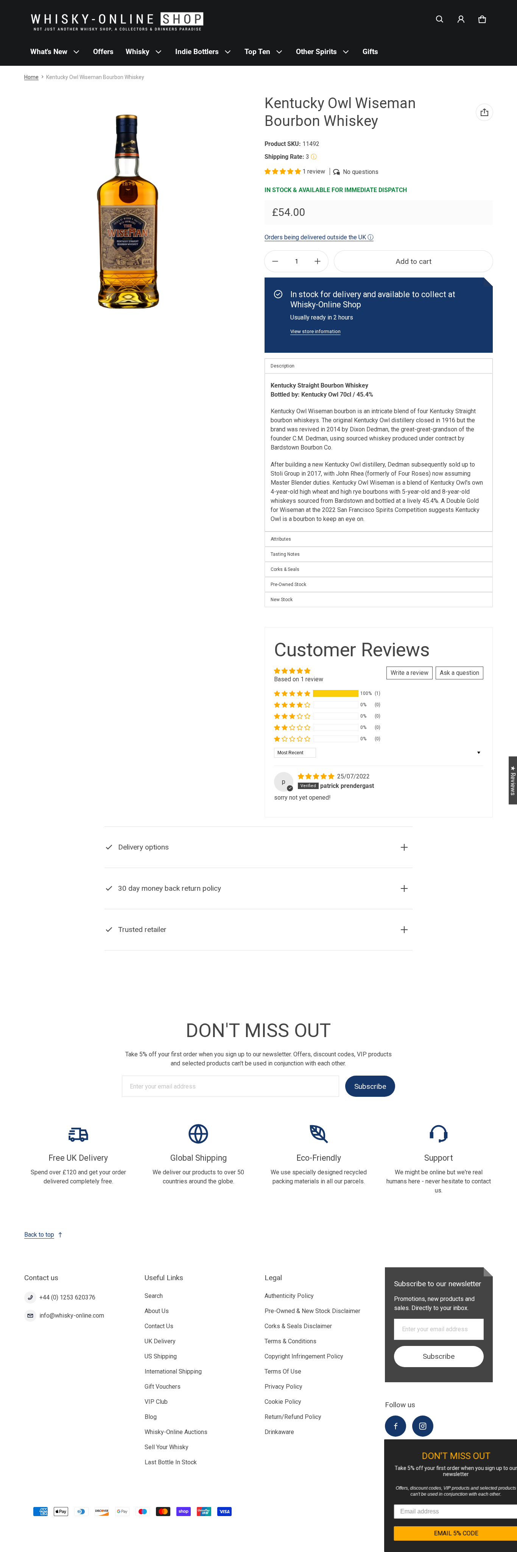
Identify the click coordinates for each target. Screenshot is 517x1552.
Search (154, 1295)
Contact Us (159, 1326)
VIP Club (156, 1401)
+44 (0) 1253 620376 (67, 1297)
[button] (439, 19)
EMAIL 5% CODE (445, 1533)
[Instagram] (422, 1426)
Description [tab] (282, 366)
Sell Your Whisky (166, 1447)
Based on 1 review (298, 679)
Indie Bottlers (197, 51)
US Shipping (161, 1356)
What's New (48, 51)
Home (31, 77)
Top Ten (257, 51)
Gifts (370, 51)
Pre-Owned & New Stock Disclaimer (312, 1311)
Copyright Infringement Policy (304, 1356)
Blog (151, 1416)
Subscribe (370, 1086)
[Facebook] (395, 1426)
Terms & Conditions (290, 1341)
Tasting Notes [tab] (285, 554)
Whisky (137, 51)
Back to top (39, 1234)
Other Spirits (316, 51)
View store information (315, 331)
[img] (317, 776)
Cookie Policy (283, 1401)
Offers (103, 51)
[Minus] (275, 261)
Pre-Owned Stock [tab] (288, 584)
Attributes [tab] (281, 539)
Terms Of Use (283, 1371)
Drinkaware (279, 1432)
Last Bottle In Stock (171, 1462)
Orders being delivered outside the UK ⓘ (319, 237)
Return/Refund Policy (293, 1416)
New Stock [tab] (282, 599)
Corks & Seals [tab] (285, 569)
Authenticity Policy (289, 1295)
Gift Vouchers (163, 1386)
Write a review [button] (409, 672)
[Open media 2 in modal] (126, 212)
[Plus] (317, 261)
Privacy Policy (283, 1386)
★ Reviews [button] (513, 780)
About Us (157, 1311)
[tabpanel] (379, 452)
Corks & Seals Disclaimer (298, 1326)
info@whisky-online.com (71, 1315)
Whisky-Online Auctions (176, 1432)
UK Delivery (160, 1341)
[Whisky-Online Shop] (117, 19)
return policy (213, 907)
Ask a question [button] (459, 672)
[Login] (461, 19)
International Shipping (173, 1371)
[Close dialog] (510, 1446)
